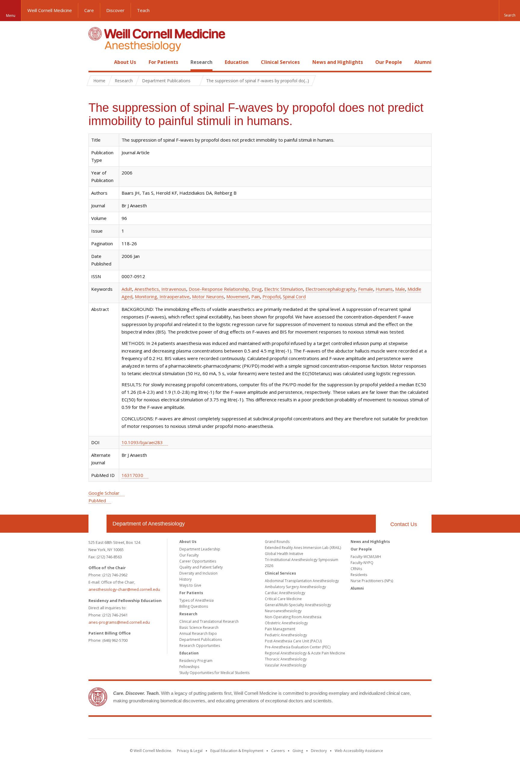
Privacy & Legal (190, 750)
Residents (359, 574)
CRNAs (356, 568)
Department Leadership (199, 549)
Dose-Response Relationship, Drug (225, 289)
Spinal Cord (294, 296)
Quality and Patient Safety (201, 567)
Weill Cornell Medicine (49, 10)
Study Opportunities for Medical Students (214, 672)
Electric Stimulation (283, 289)
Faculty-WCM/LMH (366, 556)
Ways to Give (190, 585)
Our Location (97, 524)
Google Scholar (103, 493)
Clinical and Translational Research (209, 621)
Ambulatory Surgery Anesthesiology (295, 586)
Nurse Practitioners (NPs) (372, 580)
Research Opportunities (199, 645)
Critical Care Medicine (283, 598)
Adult (127, 289)
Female (365, 289)
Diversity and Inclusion (198, 573)
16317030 (132, 475)
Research (201, 62)
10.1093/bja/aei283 (142, 442)
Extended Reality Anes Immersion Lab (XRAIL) (303, 547)
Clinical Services (280, 62)
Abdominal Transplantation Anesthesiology (302, 580)
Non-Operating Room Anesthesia (293, 616)
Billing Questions (193, 606)
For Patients (163, 62)
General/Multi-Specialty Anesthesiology (298, 604)
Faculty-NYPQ (362, 562)
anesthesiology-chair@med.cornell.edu (124, 589)
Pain (255, 296)
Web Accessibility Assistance (359, 750)
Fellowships (189, 666)
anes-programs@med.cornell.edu (119, 622)
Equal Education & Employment (236, 750)
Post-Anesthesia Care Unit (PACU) (293, 641)
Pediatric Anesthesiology (286, 635)
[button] (509, 10)
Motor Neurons (208, 296)
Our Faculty (189, 555)
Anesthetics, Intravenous (160, 289)
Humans (384, 289)
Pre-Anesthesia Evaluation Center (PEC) (297, 647)
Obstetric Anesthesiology (286, 622)
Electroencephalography (330, 289)
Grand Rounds (277, 541)
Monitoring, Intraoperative (162, 296)
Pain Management (280, 629)
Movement (237, 296)
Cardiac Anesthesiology (285, 592)
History (185, 579)
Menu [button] (10, 15)
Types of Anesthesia (196, 600)
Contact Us (403, 524)
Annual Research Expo (198, 633)
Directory (319, 750)
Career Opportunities (197, 561)
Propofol (271, 296)
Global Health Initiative (284, 553)
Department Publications (200, 639)
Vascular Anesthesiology (285, 665)
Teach (143, 10)
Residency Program (195, 660)
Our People (388, 62)
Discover (115, 10)
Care (89, 10)
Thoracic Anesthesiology (286, 659)
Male (400, 289)
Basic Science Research (198, 627)
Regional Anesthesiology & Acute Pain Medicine (305, 653)
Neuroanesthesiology (283, 610)
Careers (278, 750)
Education (237, 62)
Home (95, 62)
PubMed (97, 500)
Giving (297, 750)
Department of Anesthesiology (149, 524)
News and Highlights (337, 62)
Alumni (423, 62)
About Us (125, 62)
